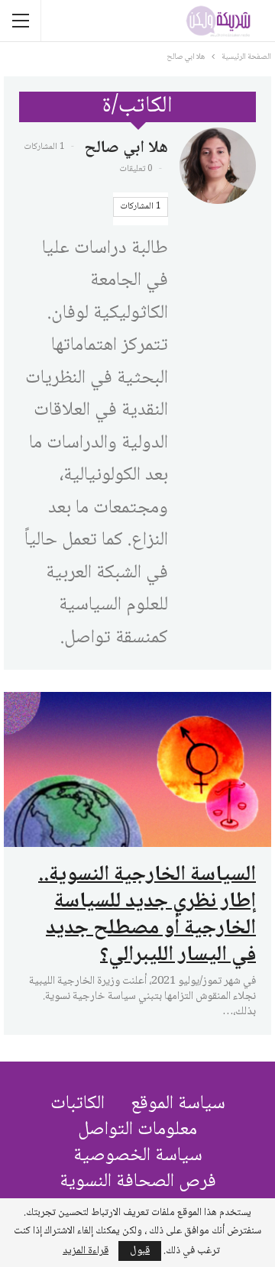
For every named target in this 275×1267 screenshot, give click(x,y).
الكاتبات (77, 1104)
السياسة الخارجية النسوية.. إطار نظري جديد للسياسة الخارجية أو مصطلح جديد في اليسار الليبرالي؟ (147, 915)
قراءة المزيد (85, 1251)
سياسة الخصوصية (137, 1155)
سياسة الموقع (178, 1104)
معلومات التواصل (137, 1129)
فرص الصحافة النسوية (138, 1181)
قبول (140, 1251)
